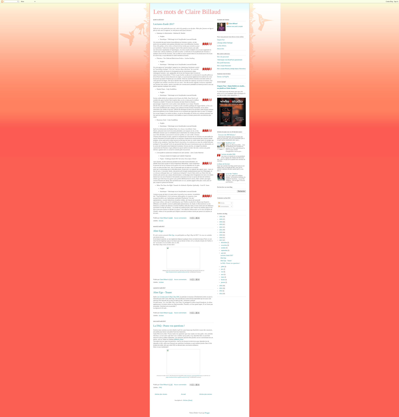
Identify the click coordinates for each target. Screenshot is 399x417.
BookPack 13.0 (230, 143)
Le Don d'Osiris (221, 46)
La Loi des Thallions (232, 174)
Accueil (183, 394)
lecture (161, 221)
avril (222, 274)
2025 (221, 219)
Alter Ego (158, 231)
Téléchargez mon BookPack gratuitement (229, 60)
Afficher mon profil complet (235, 26)
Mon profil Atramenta (223, 62)
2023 (221, 224)
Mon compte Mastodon (224, 66)
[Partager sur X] (195, 218)
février (223, 279)
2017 (221, 240)
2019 (221, 235)
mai (222, 272)
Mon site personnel (223, 57)
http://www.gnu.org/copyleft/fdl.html (192, 375)
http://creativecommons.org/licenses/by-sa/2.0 (177, 272)
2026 (221, 216)
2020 (221, 232)
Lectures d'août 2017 (163, 24)
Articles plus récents (161, 394)
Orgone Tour (221, 40)
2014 (221, 291)
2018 (221, 237)
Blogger (207, 413)
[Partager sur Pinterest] (199, 218)
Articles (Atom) (187, 400)
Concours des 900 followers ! (227, 135)
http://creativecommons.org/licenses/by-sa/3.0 (177, 377)
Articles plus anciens (205, 394)
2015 (221, 288)
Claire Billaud (233, 23)
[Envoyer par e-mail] (191, 218)
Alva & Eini (220, 48)
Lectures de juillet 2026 (228, 154)
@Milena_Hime (178, 339)
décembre (224, 242)
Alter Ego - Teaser (162, 292)
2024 (221, 222)
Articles (222, 203)
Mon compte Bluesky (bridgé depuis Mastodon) (231, 68)
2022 (221, 227)
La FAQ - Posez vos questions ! (169, 325)
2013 (221, 293)
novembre (224, 245)
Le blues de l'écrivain (223, 164)
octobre (223, 248)
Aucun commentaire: (180, 218)
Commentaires (224, 206)
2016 (221, 285)
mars (222, 277)
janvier (223, 282)
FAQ (160, 387)
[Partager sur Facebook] (197, 218)
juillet (223, 266)
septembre (224, 250)
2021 (221, 230)
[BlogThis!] (193, 218)
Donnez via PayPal (223, 77)
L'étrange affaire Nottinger (225, 43)
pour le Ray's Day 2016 (168, 297)
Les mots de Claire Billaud (186, 11)
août (222, 253)
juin (222, 269)
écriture (161, 282)
